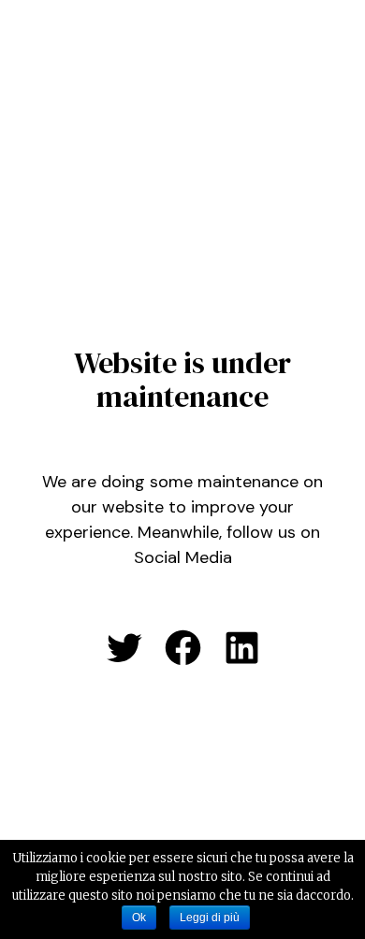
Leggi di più (210, 917)
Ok (139, 917)
